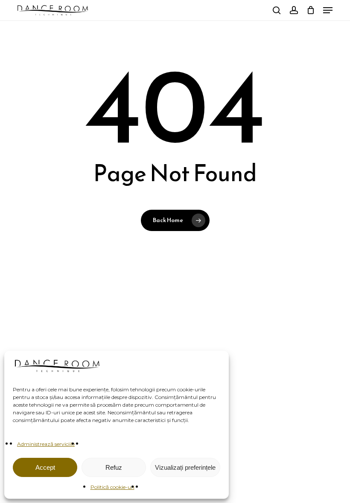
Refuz (113, 467)
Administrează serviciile (46, 444)
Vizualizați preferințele (185, 467)
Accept (45, 467)
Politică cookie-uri (112, 487)
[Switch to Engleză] (261, 10)
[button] (327, 10)
